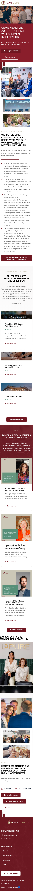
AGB (4, 865)
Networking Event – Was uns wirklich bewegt (13, 366)
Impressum (7, 860)
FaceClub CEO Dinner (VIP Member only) (14, 325)
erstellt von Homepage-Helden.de (9, 887)
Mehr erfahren (11, 343)
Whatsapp (7, 789)
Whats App (7, 838)
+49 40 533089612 (24, 789)
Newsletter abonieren (16, 801)
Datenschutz (7, 855)
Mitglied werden (12, 51)
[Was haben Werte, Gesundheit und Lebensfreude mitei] (16, 663)
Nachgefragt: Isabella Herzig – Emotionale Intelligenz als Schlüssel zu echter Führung (15, 547)
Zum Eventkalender (16, 419)
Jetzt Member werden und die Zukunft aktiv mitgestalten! (16, 258)
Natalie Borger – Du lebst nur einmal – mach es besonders (15, 489)
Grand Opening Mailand (13, 396)
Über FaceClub (10, 57)
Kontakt (7, 808)
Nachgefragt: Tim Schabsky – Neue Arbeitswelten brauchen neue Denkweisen (14, 602)
